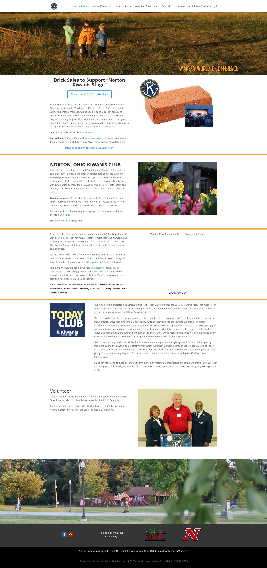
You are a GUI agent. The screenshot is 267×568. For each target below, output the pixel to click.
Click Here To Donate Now (89, 94)
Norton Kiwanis (81, 6)
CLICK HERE (64, 214)
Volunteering (97, 267)
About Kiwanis (100, 6)
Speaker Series (123, 6)
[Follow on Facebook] (64, 534)
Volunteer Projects (145, 6)
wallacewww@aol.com (96, 138)
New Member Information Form (194, 6)
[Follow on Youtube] (70, 534)
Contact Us (167, 6)
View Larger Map (177, 292)
